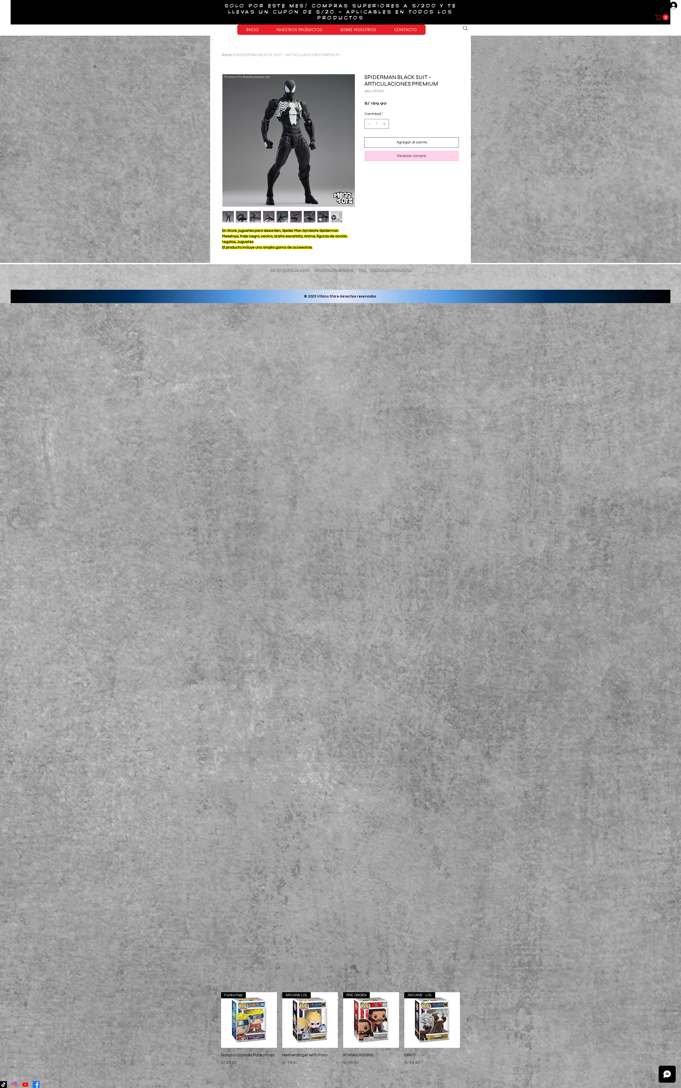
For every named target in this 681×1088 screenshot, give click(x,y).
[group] (340, 1038)
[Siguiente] (467, 1020)
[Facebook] (36, 1084)
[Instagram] (14, 1084)
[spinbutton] (376, 124)
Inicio (227, 55)
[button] (662, 17)
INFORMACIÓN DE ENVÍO (290, 270)
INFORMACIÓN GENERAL (334, 270)
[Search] (465, 28)
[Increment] (384, 124)
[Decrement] (368, 124)
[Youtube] (25, 1084)
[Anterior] (213, 1020)
